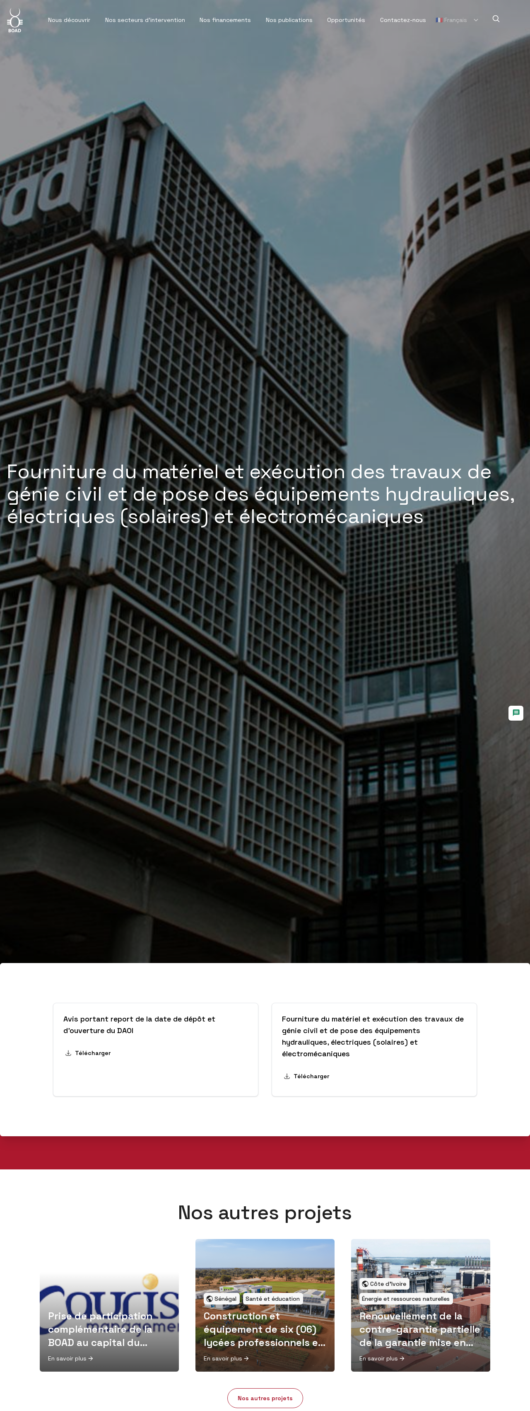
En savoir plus (67, 1358)
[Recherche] (496, 18)
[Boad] (15, 20)
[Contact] (515, 713)
